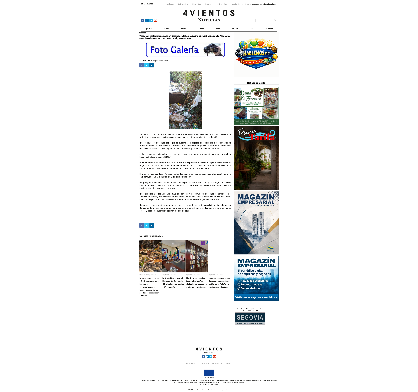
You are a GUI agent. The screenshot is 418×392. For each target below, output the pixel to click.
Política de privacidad (210, 363)
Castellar (234, 29)
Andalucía (170, 4)
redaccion (146, 60)
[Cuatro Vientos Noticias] (209, 16)
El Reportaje (196, 4)
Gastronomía (210, 4)
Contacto (228, 363)
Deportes (223, 4)
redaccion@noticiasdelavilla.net (264, 4)
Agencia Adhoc (225, 390)
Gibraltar (269, 29)
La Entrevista (183, 4)
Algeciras (148, 29)
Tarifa (201, 29)
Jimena (217, 29)
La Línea (166, 29)
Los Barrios (236, 4)
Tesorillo (252, 29)
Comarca (247, 4)
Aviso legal (190, 363)
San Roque (184, 29)
